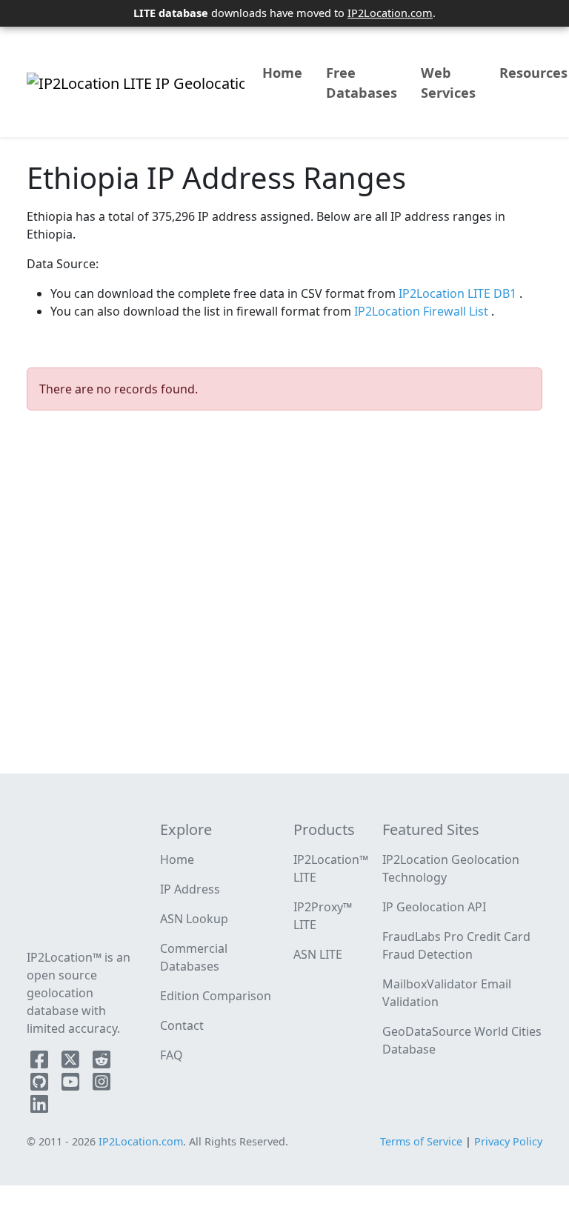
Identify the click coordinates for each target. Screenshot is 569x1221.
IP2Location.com (390, 12)
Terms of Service (421, 1141)
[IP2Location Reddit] (101, 1062)
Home (282, 72)
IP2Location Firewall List (422, 311)
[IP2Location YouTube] (72, 1085)
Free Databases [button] (361, 83)
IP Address (190, 889)
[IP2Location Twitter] (72, 1062)
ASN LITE (317, 954)
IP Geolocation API (434, 907)
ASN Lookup (194, 919)
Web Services (448, 83)
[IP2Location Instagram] (101, 1085)
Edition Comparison (215, 996)
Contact (182, 1025)
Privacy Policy (508, 1141)
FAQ (171, 1055)
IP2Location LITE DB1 (459, 293)
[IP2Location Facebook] (41, 1062)
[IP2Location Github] (41, 1085)
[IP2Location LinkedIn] (39, 1107)
